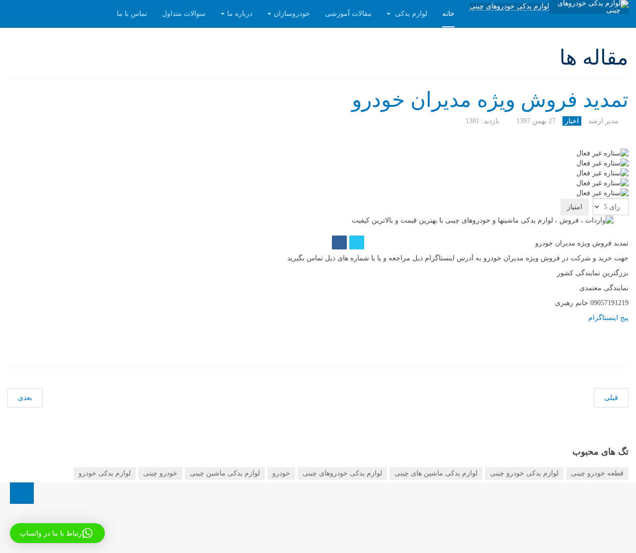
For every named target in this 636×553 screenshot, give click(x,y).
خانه (448, 13)
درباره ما (239, 13)
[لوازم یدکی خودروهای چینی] (589, 7)
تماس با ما (132, 13)
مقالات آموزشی (348, 13)
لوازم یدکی (410, 13)
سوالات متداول (184, 13)
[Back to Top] (22, 493)
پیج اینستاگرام (608, 317)
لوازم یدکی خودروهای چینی (509, 6)
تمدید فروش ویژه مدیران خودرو (490, 99)
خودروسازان (292, 13)
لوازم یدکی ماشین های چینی (436, 473)
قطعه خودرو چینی (597, 473)
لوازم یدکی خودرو (105, 473)
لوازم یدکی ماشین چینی (225, 473)
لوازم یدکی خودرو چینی (524, 473)
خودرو (281, 473)
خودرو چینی (160, 473)
